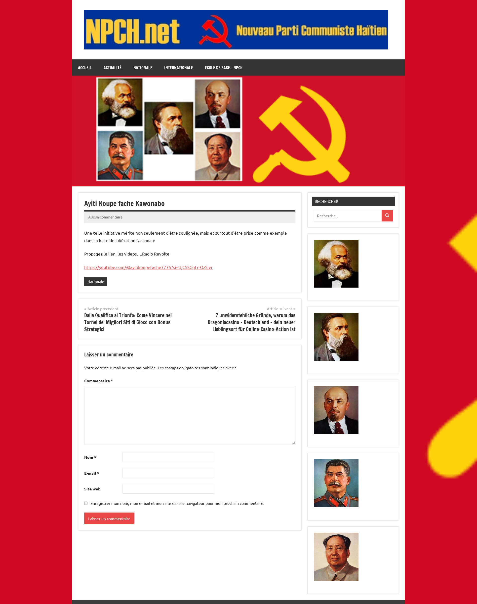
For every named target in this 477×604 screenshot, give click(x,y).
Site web (92, 488)
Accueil (85, 67)
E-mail (91, 473)
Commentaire (98, 380)
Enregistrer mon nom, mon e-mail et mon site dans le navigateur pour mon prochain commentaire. (177, 503)
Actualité (112, 67)
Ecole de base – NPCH (223, 67)
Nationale (142, 67)
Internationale (178, 67)
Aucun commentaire (105, 217)
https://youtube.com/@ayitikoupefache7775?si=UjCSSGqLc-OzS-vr (148, 267)
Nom (90, 457)
